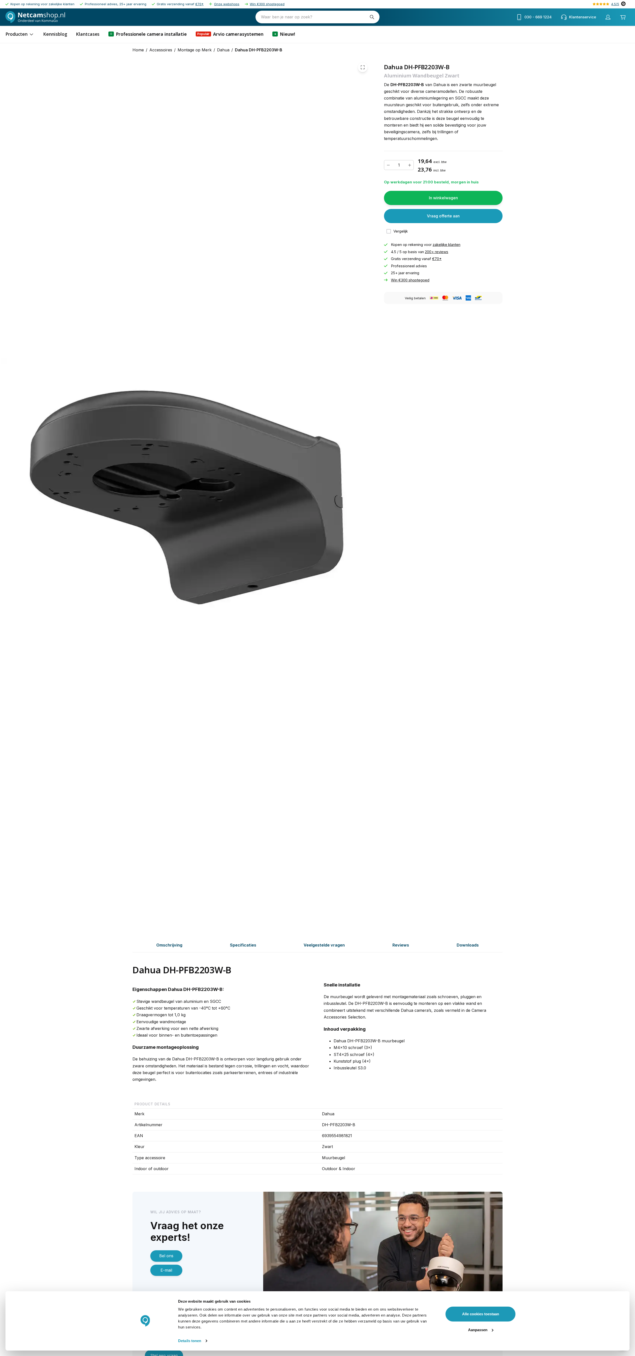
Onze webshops (226, 4)
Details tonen (189, 1341)
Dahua (223, 49)
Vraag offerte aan (443, 215)
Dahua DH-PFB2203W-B (258, 49)
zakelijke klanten (446, 244)
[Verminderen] (388, 165)
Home (138, 49)
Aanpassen (477, 1330)
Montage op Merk (195, 49)
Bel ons (166, 1255)
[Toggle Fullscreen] (363, 67)
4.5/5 (615, 4)
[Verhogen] (409, 165)
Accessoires (160, 49)
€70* (199, 4)
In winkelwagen (443, 197)
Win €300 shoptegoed (267, 4)
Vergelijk (400, 231)
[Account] (608, 17)
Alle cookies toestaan (480, 1314)
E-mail (166, 1270)
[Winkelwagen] (623, 17)
